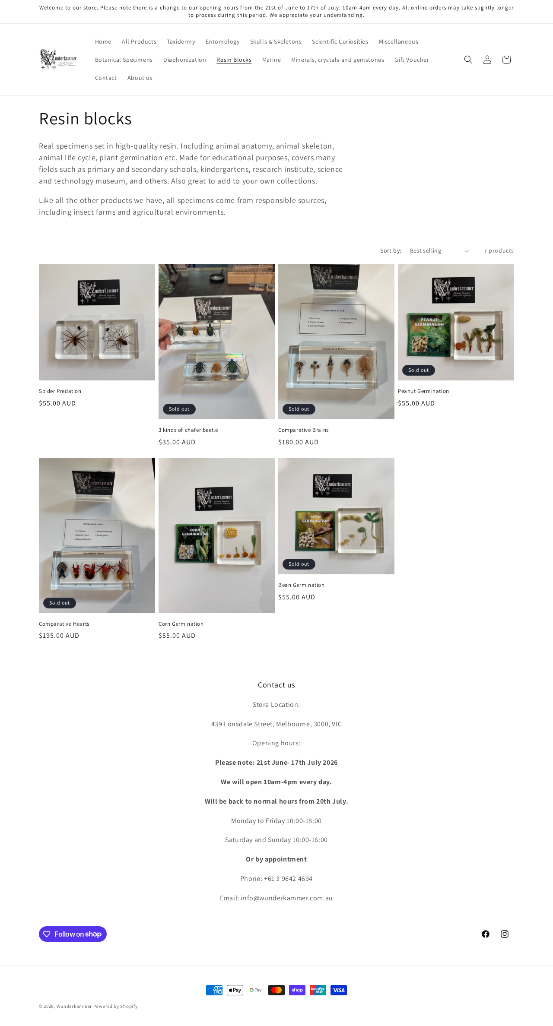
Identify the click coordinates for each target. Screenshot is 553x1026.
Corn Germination (181, 624)
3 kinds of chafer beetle (188, 430)
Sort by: (390, 250)
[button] (468, 59)
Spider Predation (60, 391)
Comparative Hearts (64, 624)
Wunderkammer (74, 1006)
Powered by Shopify (115, 1006)
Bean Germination (301, 585)
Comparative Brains (303, 430)
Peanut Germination (423, 391)
